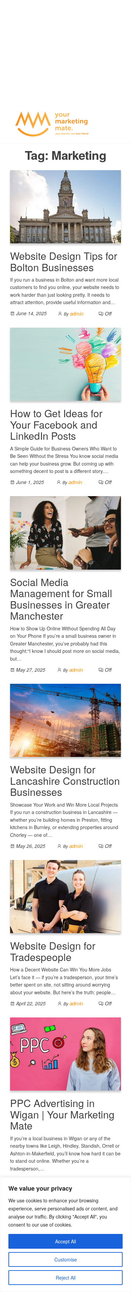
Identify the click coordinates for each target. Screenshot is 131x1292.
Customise (65, 1259)
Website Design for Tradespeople (52, 951)
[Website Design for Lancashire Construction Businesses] (65, 719)
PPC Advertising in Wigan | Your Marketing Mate (62, 1114)
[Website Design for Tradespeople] (65, 895)
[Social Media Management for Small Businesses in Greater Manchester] (65, 531)
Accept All (65, 1241)
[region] (65, 1234)
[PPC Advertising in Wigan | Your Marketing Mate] (65, 1053)
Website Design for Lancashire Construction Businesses (65, 780)
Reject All (66, 1277)
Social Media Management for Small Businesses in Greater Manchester (61, 599)
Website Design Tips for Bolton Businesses (63, 261)
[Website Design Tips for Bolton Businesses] (65, 205)
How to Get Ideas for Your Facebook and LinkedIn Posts (56, 424)
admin (76, 313)
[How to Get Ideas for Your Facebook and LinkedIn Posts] (65, 363)
